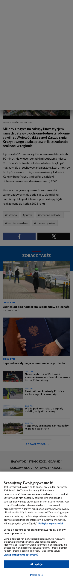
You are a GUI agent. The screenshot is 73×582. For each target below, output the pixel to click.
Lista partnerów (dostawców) (21, 554)
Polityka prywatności (50, 523)
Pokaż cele (36, 574)
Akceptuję (36, 564)
